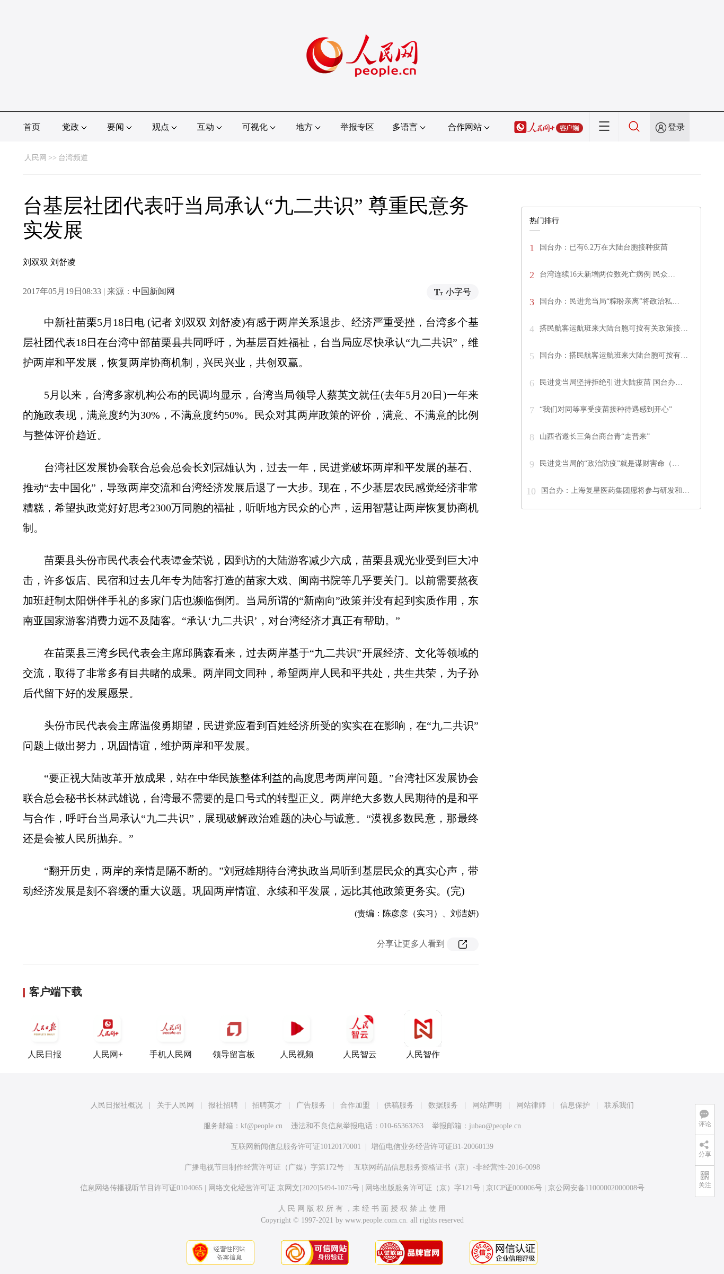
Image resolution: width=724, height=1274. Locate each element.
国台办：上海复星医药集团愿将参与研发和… (615, 490)
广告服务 (311, 1105)
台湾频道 (73, 158)
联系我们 (619, 1105)
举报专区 (357, 126)
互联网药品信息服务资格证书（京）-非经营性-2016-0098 (447, 1167)
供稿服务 (399, 1105)
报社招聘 (223, 1105)
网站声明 (487, 1105)
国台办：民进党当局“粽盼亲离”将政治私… (609, 301)
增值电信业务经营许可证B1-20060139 (432, 1147)
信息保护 (575, 1105)
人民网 (35, 158)
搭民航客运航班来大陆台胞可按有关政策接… (614, 328)
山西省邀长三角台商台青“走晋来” (595, 436)
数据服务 (443, 1105)
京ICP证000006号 (514, 1188)
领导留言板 (234, 1054)
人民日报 (44, 1054)
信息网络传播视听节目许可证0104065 (141, 1188)
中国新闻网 (154, 291)
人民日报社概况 (117, 1105)
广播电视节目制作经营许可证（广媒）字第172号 (264, 1167)
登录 (676, 126)
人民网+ (108, 1054)
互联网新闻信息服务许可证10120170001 (296, 1147)
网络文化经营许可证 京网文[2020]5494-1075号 (283, 1188)
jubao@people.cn (495, 1126)
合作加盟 (355, 1105)
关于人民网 (175, 1105)
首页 (31, 126)
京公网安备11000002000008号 (596, 1188)
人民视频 (297, 1054)
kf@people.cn (261, 1126)
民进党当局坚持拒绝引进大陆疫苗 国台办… (611, 382)
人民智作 (423, 1054)
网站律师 (531, 1105)
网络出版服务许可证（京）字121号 (422, 1188)
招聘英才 (267, 1105)
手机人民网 (170, 1054)
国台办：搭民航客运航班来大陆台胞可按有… (614, 355)
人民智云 (360, 1054)
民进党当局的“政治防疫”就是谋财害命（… (609, 463)
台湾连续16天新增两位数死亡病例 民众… (607, 274)
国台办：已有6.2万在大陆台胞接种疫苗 (604, 247)
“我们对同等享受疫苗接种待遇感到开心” (606, 409)
